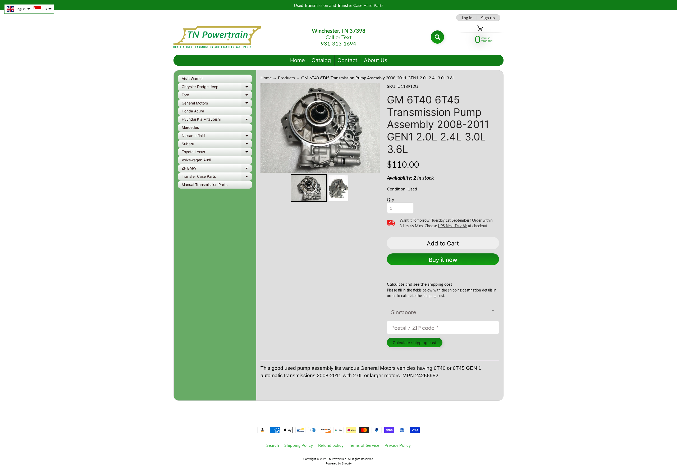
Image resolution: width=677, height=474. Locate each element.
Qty (390, 199)
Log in (467, 18)
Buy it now (443, 259)
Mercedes (190, 127)
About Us (375, 60)
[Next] (372, 127)
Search (272, 445)
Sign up (488, 18)
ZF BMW (217, 169)
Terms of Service (364, 445)
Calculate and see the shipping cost (419, 283)
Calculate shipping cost (414, 342)
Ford (217, 96)
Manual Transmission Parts (204, 184)
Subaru (217, 145)
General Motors (217, 104)
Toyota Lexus (217, 152)
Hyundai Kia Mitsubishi (217, 120)
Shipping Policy (298, 445)
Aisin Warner (192, 78)
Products (286, 77)
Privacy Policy (398, 445)
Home (297, 60)
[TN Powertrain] (217, 37)
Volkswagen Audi (196, 160)
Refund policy (331, 445)
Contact (347, 60)
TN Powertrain (336, 459)
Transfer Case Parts (217, 177)
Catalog (321, 60)
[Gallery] (320, 143)
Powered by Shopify (339, 463)
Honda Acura (193, 111)
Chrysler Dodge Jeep (217, 87)
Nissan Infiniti (217, 136)
